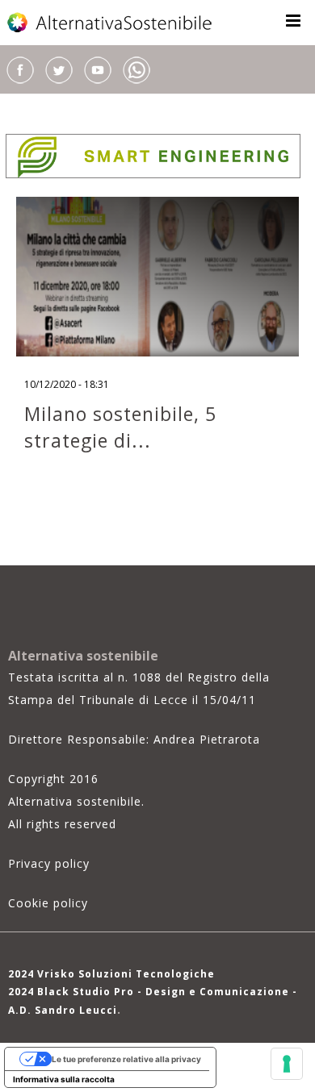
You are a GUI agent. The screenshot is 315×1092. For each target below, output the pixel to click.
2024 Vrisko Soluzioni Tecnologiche (111, 974)
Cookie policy (48, 903)
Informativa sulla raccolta (64, 1079)
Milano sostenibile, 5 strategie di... (120, 427)
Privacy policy (49, 863)
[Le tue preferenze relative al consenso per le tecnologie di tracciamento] (286, 1063)
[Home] (110, 22)
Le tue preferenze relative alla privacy (126, 1059)
